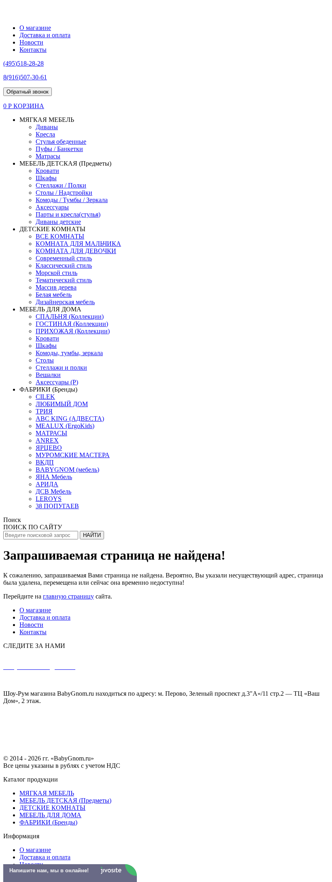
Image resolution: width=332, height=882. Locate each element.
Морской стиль (56, 272)
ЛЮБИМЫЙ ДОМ (62, 404)
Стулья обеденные (61, 141)
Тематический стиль (64, 280)
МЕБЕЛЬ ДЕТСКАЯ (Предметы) (65, 800)
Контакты (33, 49)
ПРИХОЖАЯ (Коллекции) (73, 331)
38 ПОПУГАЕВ (57, 506)
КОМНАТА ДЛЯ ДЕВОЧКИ (76, 250)
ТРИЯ (44, 411)
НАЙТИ (92, 535)
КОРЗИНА (28, 105)
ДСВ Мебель (53, 491)
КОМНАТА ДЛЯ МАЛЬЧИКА (78, 243)
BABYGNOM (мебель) (67, 469)
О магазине (35, 27)
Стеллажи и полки (61, 367)
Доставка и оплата (44, 35)
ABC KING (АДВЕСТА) (70, 418)
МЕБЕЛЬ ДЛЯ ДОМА (50, 815)
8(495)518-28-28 (37, 680)
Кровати (47, 170)
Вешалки (48, 374)
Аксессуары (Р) (57, 382)
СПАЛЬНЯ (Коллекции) (70, 316)
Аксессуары (52, 207)
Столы (45, 360)
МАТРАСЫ (51, 433)
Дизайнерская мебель (65, 301)
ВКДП (45, 462)
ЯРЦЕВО (49, 447)
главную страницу (68, 596)
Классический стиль (64, 265)
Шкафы (46, 178)
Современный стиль (64, 258)
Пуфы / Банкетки (59, 148)
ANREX (47, 440)
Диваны (47, 127)
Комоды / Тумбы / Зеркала (72, 199)
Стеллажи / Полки (61, 185)
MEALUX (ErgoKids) (65, 425)
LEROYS (49, 498)
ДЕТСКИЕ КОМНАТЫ (52, 807)
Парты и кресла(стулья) (68, 214)
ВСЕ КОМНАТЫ (60, 236)
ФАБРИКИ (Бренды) (48, 822)
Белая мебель (54, 294)
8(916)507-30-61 (79, 680)
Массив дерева (56, 287)
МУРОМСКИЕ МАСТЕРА (73, 455)
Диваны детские (58, 221)
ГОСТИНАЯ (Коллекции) (72, 323)
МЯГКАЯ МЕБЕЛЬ (46, 793)
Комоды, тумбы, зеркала (69, 352)
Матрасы (48, 156)
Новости (31, 42)
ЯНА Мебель (54, 476)
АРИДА (47, 484)
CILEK (45, 396)
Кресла (45, 134)
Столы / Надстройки (64, 192)
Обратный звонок (27, 92)
